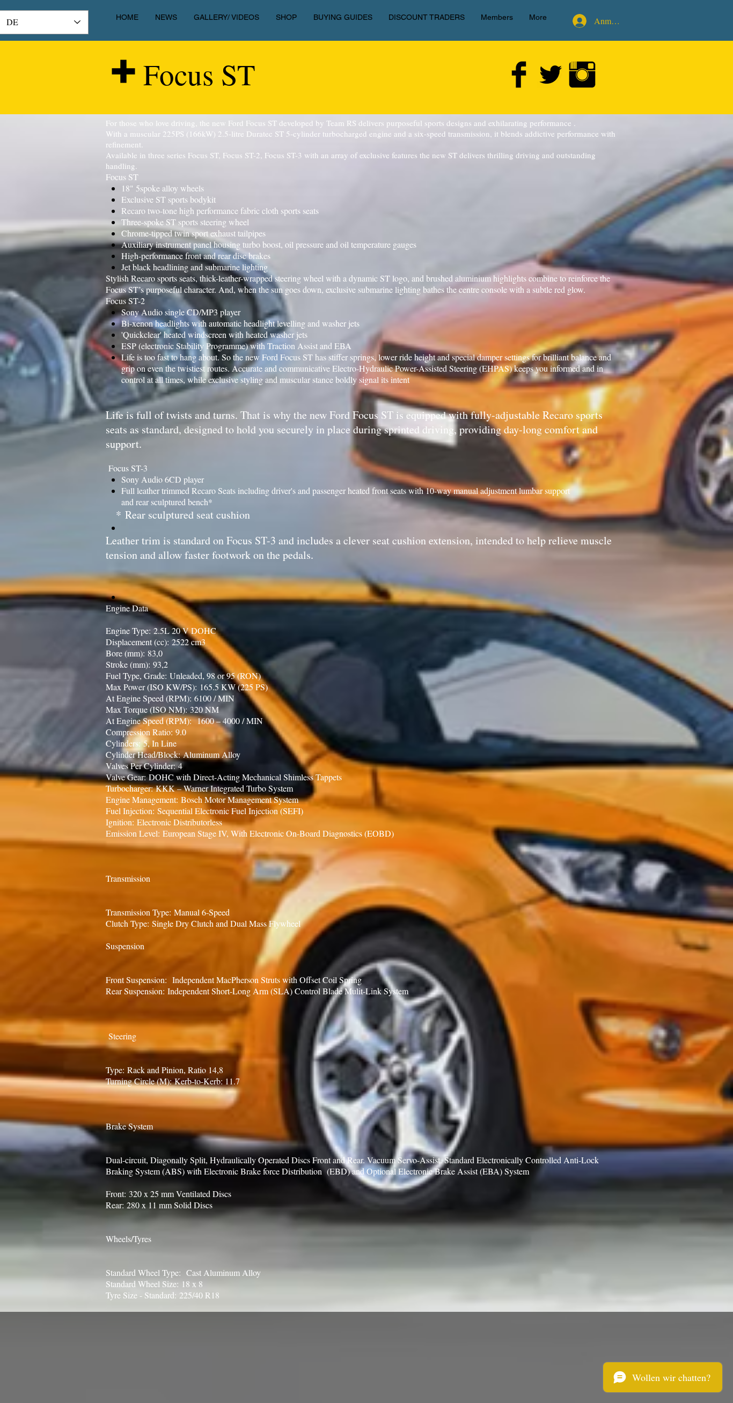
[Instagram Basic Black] (582, 74)
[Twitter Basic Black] (550, 74)
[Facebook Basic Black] (518, 74)
